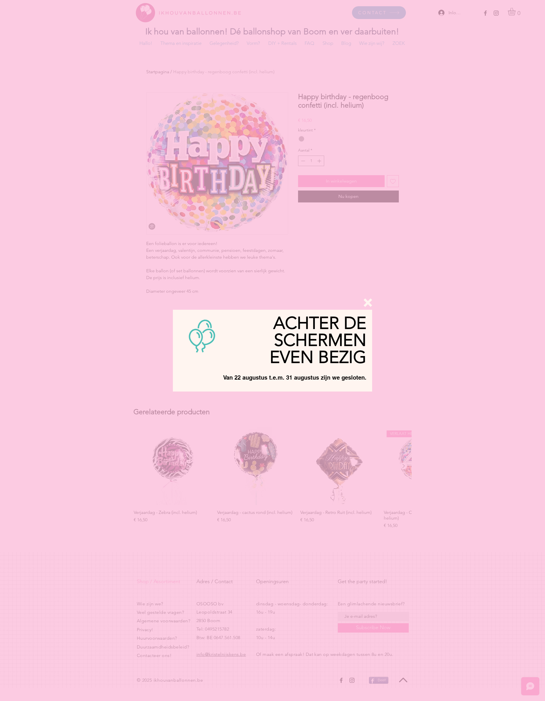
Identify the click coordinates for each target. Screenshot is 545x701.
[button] (368, 302)
